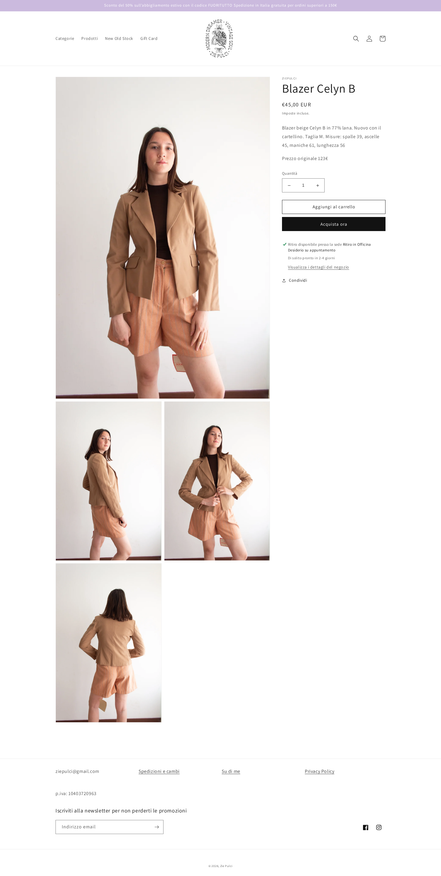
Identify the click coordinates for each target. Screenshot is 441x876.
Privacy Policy (319, 771)
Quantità (289, 173)
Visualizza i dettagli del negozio (318, 267)
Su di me (231, 771)
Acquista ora (333, 224)
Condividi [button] (298, 280)
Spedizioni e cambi (159, 771)
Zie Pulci (226, 866)
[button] (356, 38)
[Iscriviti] (156, 827)
